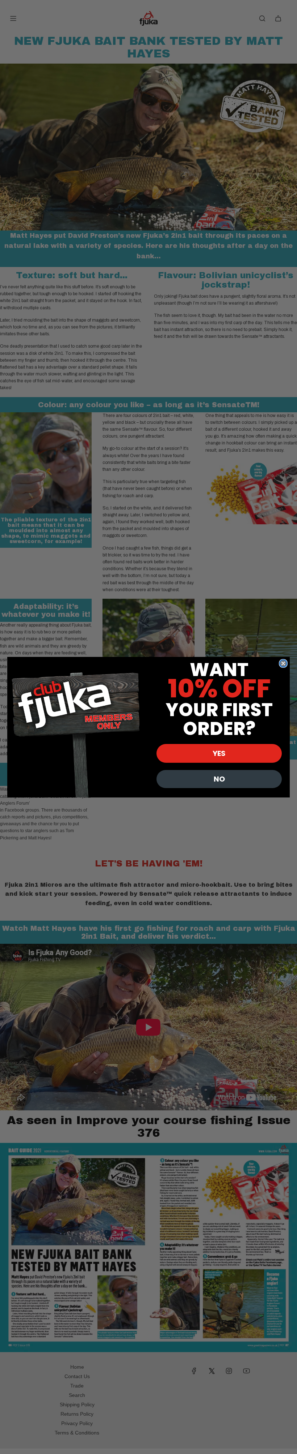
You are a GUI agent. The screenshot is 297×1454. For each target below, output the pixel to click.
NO (219, 779)
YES (219, 753)
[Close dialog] (283, 663)
